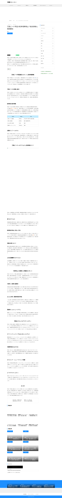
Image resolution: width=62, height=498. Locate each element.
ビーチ (10, 33)
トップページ (11, 5)
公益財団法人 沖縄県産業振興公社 (46, 71)
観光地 (26, 431)
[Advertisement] (31, 13)
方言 (25, 452)
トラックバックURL (9, 469)
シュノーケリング (10, 431)
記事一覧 (27, 5)
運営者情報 (34, 5)
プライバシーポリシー (43, 5)
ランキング (19, 5)
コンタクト (50, 5)
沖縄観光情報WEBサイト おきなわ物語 (47, 73)
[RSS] (7, 496)
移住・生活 (10, 452)
